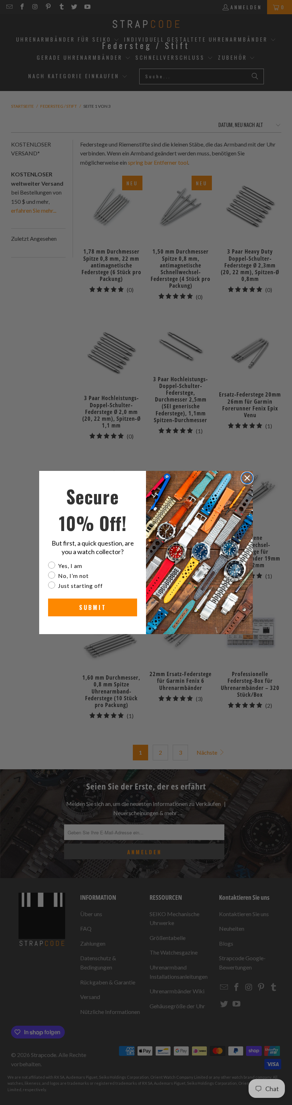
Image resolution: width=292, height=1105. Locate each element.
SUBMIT (92, 607)
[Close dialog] (247, 478)
